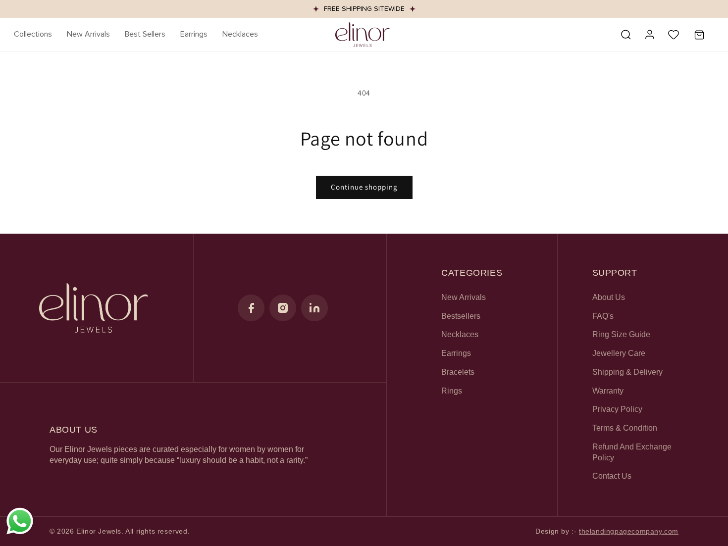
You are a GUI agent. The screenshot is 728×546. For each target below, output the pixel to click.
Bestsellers (460, 316)
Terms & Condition (624, 428)
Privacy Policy (617, 409)
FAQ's (603, 316)
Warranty (608, 391)
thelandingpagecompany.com (628, 531)
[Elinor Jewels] (93, 308)
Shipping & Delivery (627, 372)
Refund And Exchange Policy (632, 452)
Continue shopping (364, 187)
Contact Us (611, 476)
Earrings (456, 353)
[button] (33, 34)
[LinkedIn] (314, 308)
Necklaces (459, 334)
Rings (451, 391)
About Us (608, 297)
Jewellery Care (618, 353)
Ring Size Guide (621, 334)
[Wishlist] (673, 35)
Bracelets (457, 372)
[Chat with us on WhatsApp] (20, 533)
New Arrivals (463, 297)
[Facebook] (251, 308)
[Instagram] (282, 308)
